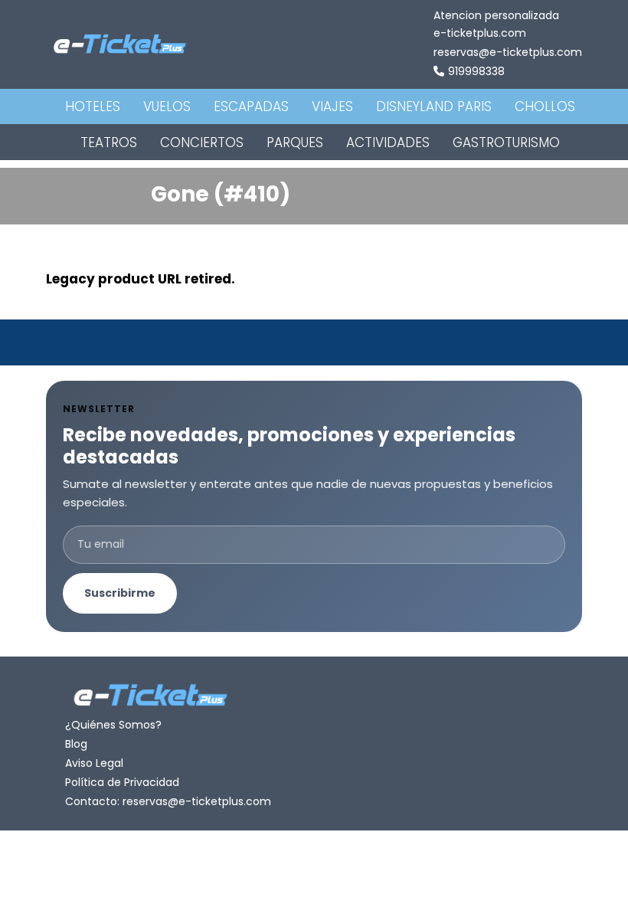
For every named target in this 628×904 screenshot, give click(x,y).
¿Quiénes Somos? (113, 724)
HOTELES (92, 106)
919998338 (476, 71)
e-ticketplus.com (479, 33)
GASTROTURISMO (506, 142)
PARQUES (295, 142)
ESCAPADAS (251, 106)
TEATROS (108, 142)
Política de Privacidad (122, 782)
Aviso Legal (94, 763)
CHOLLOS (545, 106)
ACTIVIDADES (388, 142)
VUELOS (167, 106)
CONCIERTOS (202, 142)
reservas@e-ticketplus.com (507, 52)
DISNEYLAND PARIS (434, 106)
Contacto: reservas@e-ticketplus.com (168, 801)
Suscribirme (119, 593)
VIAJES (332, 106)
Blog (76, 744)
